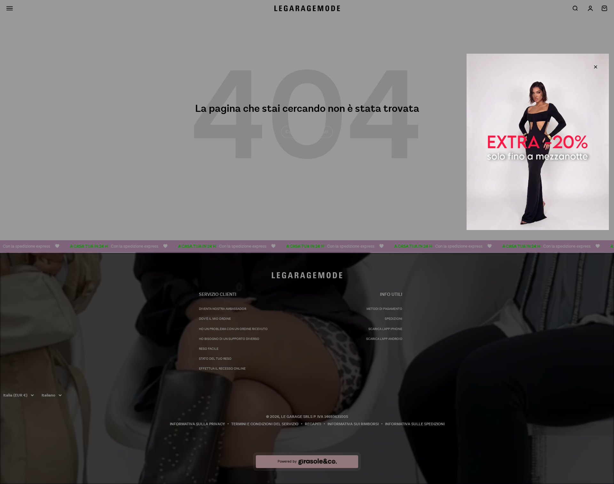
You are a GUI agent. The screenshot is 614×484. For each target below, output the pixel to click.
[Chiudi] (596, 67)
